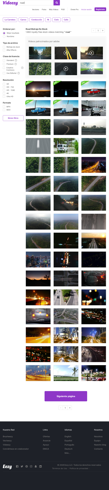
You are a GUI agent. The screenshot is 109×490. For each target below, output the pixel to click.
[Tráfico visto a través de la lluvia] (66, 203)
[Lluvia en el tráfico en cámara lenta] (93, 278)
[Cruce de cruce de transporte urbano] (66, 316)
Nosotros (98, 436)
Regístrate (100, 9)
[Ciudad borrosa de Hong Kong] (66, 335)
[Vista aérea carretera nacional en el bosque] (38, 127)
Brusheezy (8, 436)
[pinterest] (26, 466)
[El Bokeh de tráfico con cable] (93, 297)
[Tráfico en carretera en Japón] (38, 259)
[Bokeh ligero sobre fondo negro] (38, 354)
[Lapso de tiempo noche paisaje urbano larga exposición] (93, 165)
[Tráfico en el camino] (93, 222)
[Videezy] (10, 3)
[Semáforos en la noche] (66, 241)
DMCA (46, 449)
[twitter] (22, 466)
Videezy (7, 444)
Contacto (98, 449)
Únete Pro (74, 9)
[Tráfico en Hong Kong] (93, 335)
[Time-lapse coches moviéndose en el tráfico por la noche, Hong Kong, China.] (66, 354)
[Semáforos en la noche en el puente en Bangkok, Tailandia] (38, 335)
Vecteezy (7, 440)
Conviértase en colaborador (16, 449)
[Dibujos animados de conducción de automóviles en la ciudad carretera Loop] (93, 89)
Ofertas (46, 436)
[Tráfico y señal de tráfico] (66, 297)
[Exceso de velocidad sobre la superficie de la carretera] (38, 146)
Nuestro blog (100, 444)
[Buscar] (57, 2)
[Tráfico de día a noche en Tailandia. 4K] (38, 373)
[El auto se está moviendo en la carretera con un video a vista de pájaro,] (66, 278)
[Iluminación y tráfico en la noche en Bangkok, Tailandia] (38, 297)
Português (69, 444)
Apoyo (46, 444)
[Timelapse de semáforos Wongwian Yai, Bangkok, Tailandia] (93, 373)
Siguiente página (66, 396)
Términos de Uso (59, 468)
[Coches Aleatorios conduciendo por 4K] (93, 108)
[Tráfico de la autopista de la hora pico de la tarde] (93, 354)
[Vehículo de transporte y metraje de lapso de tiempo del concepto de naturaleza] (66, 373)
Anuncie (46, 440)
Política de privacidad (79, 468)
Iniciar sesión (86, 9)
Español (68, 440)
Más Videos (53, 9)
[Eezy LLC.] (7, 466)
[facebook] (17, 466)
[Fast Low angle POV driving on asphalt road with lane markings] (66, 69)
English (68, 436)
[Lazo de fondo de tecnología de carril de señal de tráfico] (66, 89)
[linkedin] (40, 466)
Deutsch (68, 449)
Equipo (97, 440)
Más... (67, 453)
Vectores (35, 9)
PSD (63, 9)
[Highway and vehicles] (93, 127)
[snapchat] (35, 466)
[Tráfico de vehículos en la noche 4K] (93, 259)
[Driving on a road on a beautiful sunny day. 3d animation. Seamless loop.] (92, 68)
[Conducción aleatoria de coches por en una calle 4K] (66, 146)
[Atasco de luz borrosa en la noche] (93, 316)
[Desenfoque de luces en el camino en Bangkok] (66, 259)
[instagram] (31, 466)
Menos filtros (13, 118)
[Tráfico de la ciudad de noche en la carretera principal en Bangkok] (93, 241)
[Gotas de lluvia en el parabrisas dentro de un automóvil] (38, 316)
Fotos (44, 9)
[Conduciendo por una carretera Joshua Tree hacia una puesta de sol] (38, 278)
